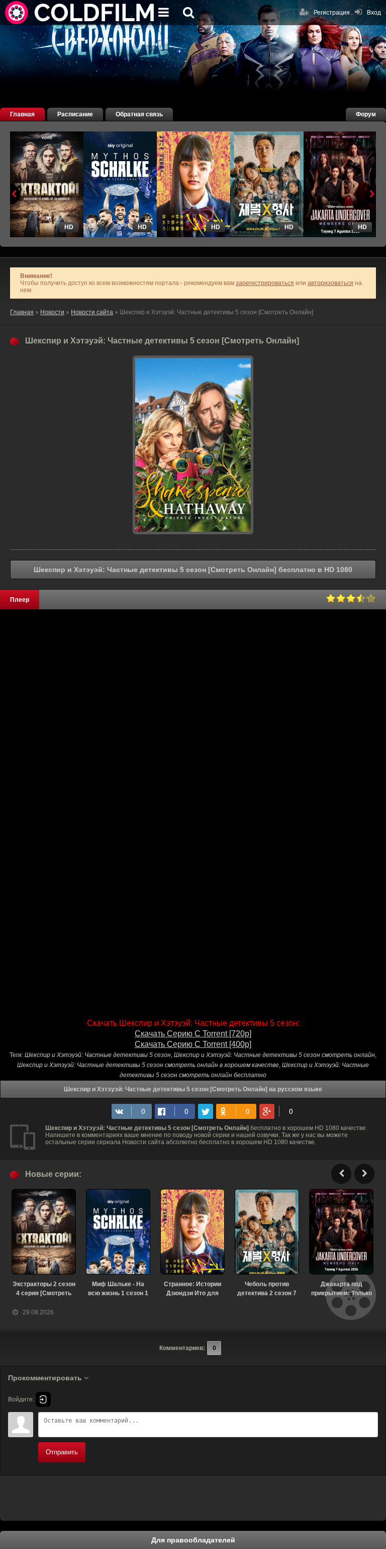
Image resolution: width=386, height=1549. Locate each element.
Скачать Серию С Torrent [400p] (193, 1044)
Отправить (62, 1452)
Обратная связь (139, 114)
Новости (52, 312)
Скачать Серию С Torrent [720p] (193, 1033)
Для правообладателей (193, 1540)
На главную (80, 12)
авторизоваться (330, 283)
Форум (366, 114)
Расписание (75, 114)
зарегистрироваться (265, 283)
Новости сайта (92, 312)
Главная (22, 114)
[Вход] (43, 1399)
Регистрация (332, 12)
